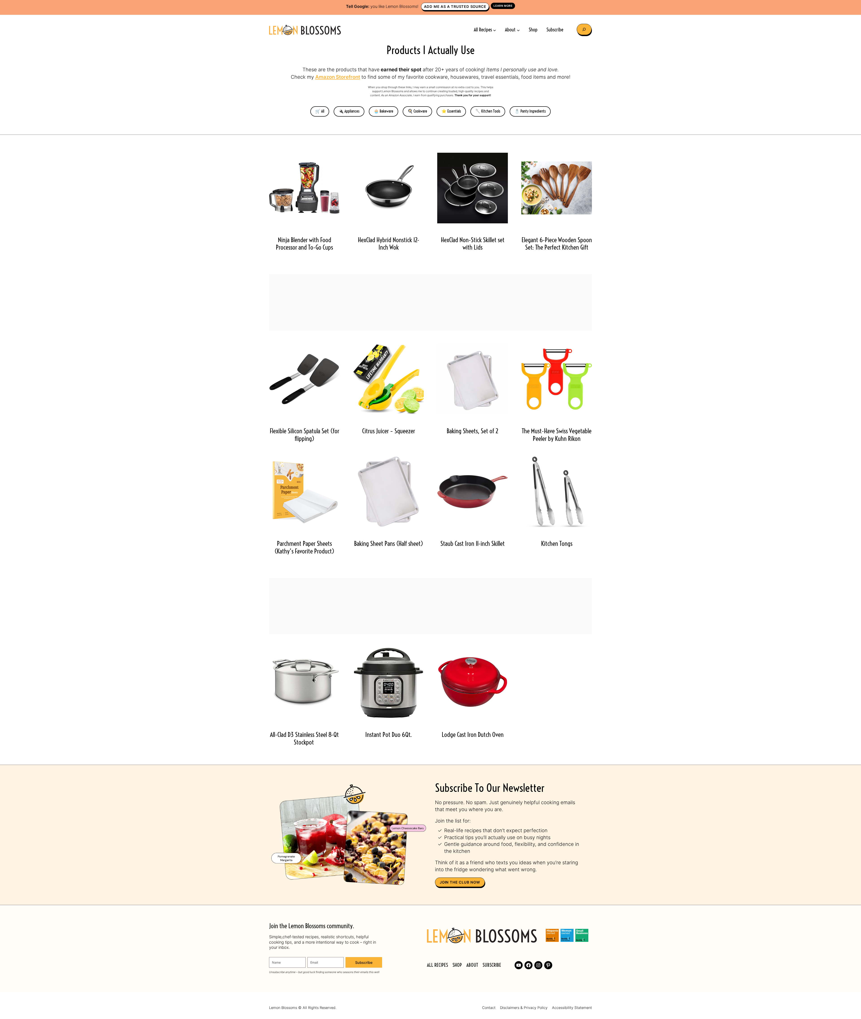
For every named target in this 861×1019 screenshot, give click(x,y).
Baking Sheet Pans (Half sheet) (388, 544)
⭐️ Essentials (451, 111)
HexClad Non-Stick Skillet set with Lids (472, 244)
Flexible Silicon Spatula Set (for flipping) (304, 435)
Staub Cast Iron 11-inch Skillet (472, 544)
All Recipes (437, 965)
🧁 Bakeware (383, 111)
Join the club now (460, 882)
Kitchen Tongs (556, 544)
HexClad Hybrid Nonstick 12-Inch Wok (388, 244)
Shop (457, 965)
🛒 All (319, 111)
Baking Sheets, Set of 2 (472, 431)
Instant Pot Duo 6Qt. (388, 735)
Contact (489, 1007)
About (472, 965)
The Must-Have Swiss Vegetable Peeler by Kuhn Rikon (556, 435)
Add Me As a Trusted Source (455, 6)
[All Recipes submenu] (494, 29)
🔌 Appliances (349, 111)
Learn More (503, 5)
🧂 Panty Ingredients (530, 111)
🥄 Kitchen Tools (487, 111)
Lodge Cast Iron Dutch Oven (473, 735)
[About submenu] (518, 29)
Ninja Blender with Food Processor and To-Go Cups (304, 244)
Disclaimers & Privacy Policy (524, 1007)
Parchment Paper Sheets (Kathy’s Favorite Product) (304, 548)
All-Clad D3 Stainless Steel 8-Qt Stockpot (304, 739)
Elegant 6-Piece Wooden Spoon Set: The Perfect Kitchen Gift (557, 244)
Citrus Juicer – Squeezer (388, 431)
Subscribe (363, 962)
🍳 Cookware (417, 111)
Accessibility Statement (572, 1007)
